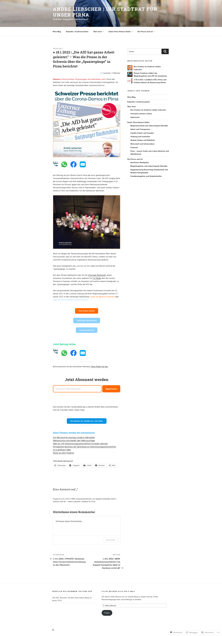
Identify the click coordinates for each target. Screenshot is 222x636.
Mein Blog (57, 31)
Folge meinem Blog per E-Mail (118, 591)
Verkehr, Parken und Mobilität (142, 140)
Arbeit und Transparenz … (141, 129)
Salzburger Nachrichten (86, 320)
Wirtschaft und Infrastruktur (142, 144)
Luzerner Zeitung (86, 330)
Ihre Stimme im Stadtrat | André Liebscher (148, 110)
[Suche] (165, 51)
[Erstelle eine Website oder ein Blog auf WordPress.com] (53, 630)
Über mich (97, 31)
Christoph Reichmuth (97, 275)
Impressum (135, 117)
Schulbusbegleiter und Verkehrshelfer (146, 176)
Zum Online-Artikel (87, 311)
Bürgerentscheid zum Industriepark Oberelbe (149, 126)
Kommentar (110, 540)
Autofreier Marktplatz (139, 162)
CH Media (97, 278)
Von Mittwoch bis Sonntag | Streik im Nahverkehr (74, 437)
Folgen (107, 613)
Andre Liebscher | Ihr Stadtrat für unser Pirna (105, 12)
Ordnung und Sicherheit (140, 136)
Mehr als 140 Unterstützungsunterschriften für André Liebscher (80, 443)
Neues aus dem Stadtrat (63, 452)
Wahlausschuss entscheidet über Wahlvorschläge (74, 440)
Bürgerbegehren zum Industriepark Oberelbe (148, 166)
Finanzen (134, 147)
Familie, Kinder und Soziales (142, 133)
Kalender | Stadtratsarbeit (77, 31)
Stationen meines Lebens (141, 113)
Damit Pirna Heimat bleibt (120, 31)
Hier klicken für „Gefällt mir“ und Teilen (86, 421)
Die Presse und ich (145, 31)
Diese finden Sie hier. (99, 366)
